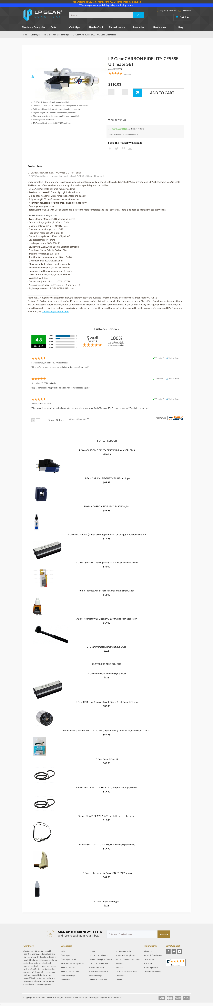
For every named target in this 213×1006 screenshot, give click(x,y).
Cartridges (74, 27)
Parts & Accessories (98, 979)
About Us (148, 951)
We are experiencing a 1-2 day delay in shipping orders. (106, 5)
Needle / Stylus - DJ (69, 967)
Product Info (35, 166)
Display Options (56, 420)
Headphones (159, 27)
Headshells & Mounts (98, 971)
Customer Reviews (152, 971)
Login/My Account (168, 10)
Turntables (138, 27)
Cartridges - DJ (67, 955)
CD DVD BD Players (98, 955)
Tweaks (119, 979)
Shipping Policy (151, 967)
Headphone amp (96, 967)
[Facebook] (168, 951)
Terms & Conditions (153, 955)
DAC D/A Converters (98, 963)
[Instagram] (179, 951)
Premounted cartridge (59, 34)
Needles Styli (96, 27)
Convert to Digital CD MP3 (101, 959)
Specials (119, 967)
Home (24, 34)
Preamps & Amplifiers (125, 955)
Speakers (120, 963)
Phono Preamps (117, 27)
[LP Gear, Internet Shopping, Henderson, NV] (151, 978)
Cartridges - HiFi (38, 34)
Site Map (148, 963)
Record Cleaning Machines (128, 959)
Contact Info (149, 959)
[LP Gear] (43, 15)
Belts (53, 27)
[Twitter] (174, 951)
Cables (92, 951)
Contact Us (186, 10)
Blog (180, 27)
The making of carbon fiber (55, 311)
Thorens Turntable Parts (126, 971)
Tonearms (120, 975)
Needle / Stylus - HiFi (70, 971)
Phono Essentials (123, 951)
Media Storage (95, 975)
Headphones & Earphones (72, 963)
